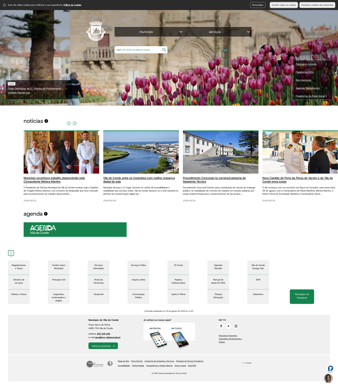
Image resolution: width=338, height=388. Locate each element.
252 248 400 (103, 333)
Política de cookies (72, 5)
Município (146, 32)
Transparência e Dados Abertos (159, 365)
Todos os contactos (101, 345)
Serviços (215, 32)
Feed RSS (192, 365)
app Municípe (155, 328)
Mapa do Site (123, 361)
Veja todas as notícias (33, 120)
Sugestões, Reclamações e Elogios (230, 340)
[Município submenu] (181, 32)
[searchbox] (137, 49)
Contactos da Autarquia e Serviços (159, 361)
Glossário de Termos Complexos (189, 361)
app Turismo (176, 328)
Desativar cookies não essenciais (317, 5)
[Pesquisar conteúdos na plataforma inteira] (164, 49)
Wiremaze (247, 362)
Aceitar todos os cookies (284, 5)
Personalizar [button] (257, 5)
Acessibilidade (110, 363)
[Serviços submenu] (249, 32)
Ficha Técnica (137, 361)
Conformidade (138, 365)
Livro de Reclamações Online (94, 364)
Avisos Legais (180, 365)
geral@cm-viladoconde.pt (107, 337)
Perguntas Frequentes (228, 335)
